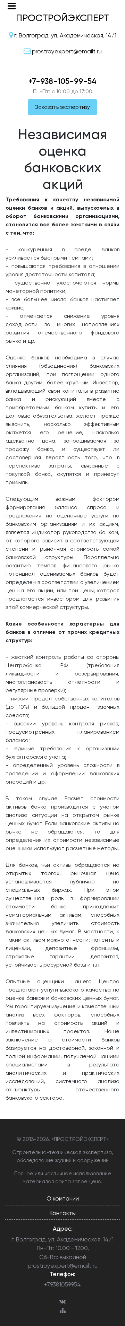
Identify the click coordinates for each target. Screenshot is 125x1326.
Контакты (62, 1213)
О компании (63, 1198)
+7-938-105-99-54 (62, 81)
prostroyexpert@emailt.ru (63, 1265)
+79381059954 (62, 1284)
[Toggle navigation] (11, 6)
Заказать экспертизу (62, 107)
